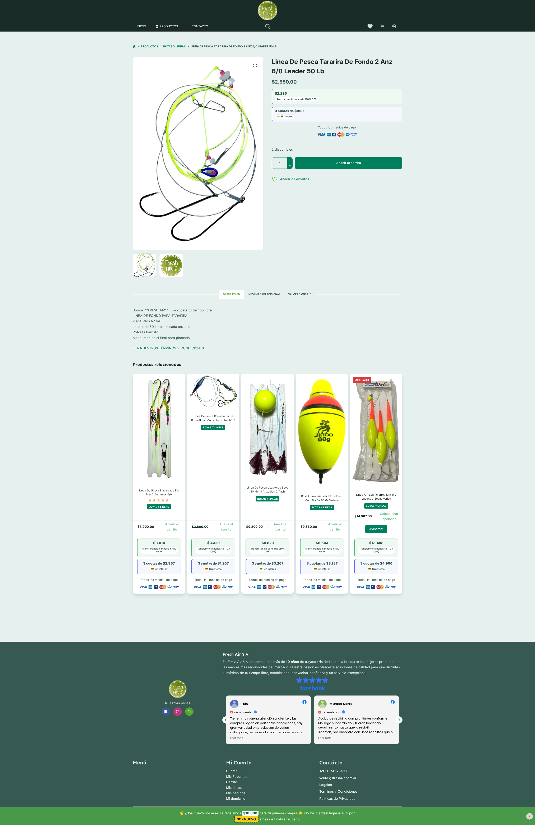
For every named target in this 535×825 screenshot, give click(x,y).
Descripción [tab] (231, 294)
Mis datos (234, 788)
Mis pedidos (235, 793)
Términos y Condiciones (338, 791)
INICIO (141, 26)
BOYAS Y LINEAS (159, 506)
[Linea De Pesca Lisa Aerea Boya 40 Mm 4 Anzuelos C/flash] (267, 427)
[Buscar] (267, 26)
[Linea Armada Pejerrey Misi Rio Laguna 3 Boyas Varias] (376, 430)
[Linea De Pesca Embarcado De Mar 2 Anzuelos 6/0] (159, 428)
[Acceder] (394, 26)
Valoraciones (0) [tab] (300, 294)
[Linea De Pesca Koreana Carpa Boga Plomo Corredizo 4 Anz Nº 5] (213, 391)
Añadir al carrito (348, 163)
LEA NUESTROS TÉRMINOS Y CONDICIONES (168, 348)
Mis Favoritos (236, 776)
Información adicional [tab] (264, 294)
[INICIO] (134, 46)
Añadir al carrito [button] (172, 526)
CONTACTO (200, 26)
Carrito (231, 782)
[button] (399, 720)
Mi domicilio (235, 798)
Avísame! (376, 529)
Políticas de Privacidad (337, 798)
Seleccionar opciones (389, 516)
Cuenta (231, 771)
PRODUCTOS (169, 26)
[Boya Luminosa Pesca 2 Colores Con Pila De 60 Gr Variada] (322, 431)
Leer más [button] (236, 738)
